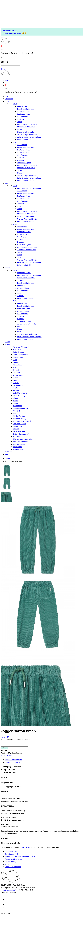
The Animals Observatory (23, 439)
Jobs (7, 864)
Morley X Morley (19, 418)
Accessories (22, 106)
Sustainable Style (12, 854)
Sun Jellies (17, 436)
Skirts (19, 252)
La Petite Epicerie (20, 393)
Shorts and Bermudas (26, 132)
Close (3, 69)
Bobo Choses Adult (20, 354)
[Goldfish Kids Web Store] (5, 43)
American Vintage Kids (22, 347)
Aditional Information (13, 760)
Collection (9, 99)
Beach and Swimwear (26, 109)
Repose (16, 429)
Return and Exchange (13, 859)
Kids (6, 183)
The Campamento (20, 441)
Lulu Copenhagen (20, 395)
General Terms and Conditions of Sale (20, 856)
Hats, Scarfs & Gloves (25, 139)
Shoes (19, 129)
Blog (6, 454)
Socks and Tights (24, 163)
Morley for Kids (19, 416)
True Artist (17, 447)
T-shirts (20, 296)
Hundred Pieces (7, 737)
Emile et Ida (17, 365)
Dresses (20, 160)
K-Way (16, 388)
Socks (19, 122)
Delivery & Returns (12, 762)
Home (7, 458)
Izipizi (15, 380)
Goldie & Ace (18, 375)
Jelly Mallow (18, 385)
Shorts (19, 173)
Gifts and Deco (23, 111)
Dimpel (16, 362)
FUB (14, 367)
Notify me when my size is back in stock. (17, 739)
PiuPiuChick (17, 426)
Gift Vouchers (22, 116)
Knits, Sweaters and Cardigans (29, 137)
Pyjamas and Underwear (27, 124)
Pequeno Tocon (19, 424)
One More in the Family (22, 421)
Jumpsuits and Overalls (26, 250)
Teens (7, 267)
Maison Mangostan (20, 408)
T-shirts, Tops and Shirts (27, 134)
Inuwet (16, 383)
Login (7, 80)
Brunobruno (18, 357)
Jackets (20, 119)
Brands (8, 344)
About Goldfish (11, 851)
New (6, 96)
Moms (7, 342)
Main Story (17, 406)
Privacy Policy (10, 861)
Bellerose (17, 349)
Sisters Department (21, 434)
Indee (15, 377)
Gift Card (8, 452)
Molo (15, 413)
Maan (15, 401)
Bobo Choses (18, 352)
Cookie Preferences (13, 867)
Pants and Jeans (24, 114)
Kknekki (16, 390)
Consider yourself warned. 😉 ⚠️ (14, 33)
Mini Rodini (17, 411)
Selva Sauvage (19, 431)
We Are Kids (18, 449)
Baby (7, 101)
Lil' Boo (15, 398)
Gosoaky (16, 370)
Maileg (15, 403)
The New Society (19, 444)
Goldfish (16, 372)
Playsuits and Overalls (26, 127)
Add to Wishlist (7, 755)
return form (26, 847)
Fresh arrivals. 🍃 (10, 30)
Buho (15, 360)
